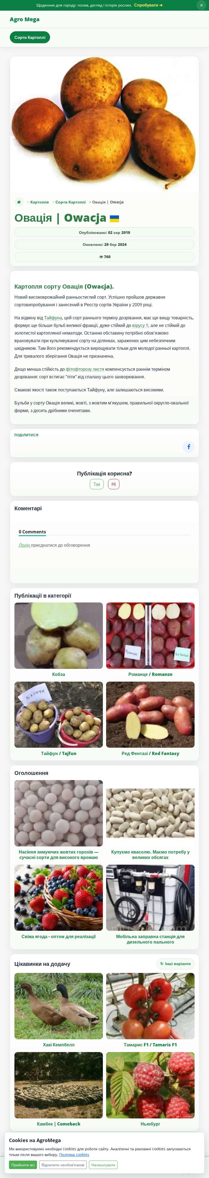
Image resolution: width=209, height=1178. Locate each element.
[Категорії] (19, 201)
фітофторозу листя (85, 369)
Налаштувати (103, 1164)
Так (96, 484)
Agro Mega (24, 19)
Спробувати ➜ (148, 5)
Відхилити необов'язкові (63, 1164)
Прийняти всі (23, 1164)
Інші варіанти (175, 963)
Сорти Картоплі (29, 37)
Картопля (39, 202)
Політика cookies (74, 1154)
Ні (114, 484)
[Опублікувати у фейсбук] (189, 447)
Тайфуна (53, 318)
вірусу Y (140, 325)
